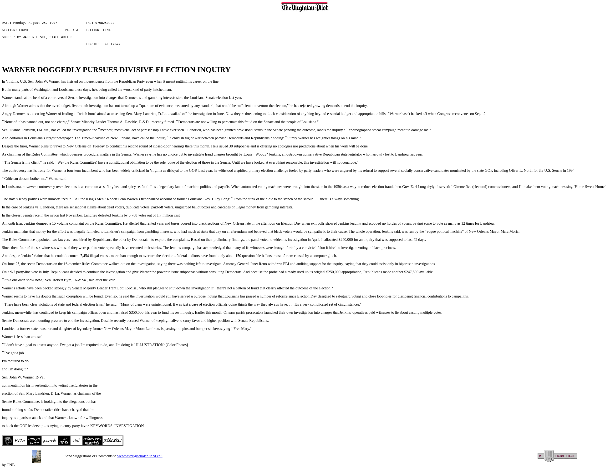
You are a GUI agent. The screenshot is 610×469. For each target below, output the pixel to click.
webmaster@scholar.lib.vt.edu (140, 456)
